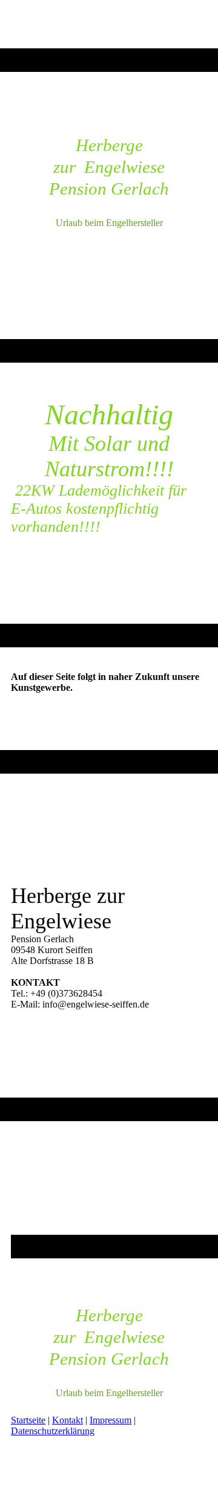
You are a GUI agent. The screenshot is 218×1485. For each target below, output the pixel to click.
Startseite (28, 1420)
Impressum (110, 1420)
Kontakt (67, 1420)
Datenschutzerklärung (52, 1431)
